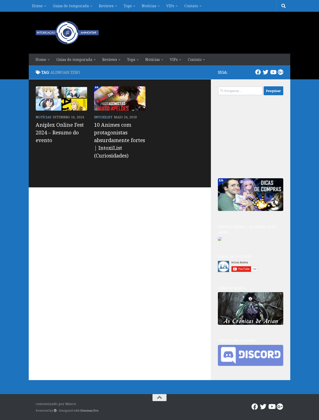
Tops (128, 5)
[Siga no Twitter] (265, 72)
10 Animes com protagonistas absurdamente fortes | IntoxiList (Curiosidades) (119, 140)
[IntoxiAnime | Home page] (67, 32)
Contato (191, 5)
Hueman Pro (89, 410)
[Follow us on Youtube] (273, 72)
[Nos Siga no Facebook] (258, 72)
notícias (43, 117)
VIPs (170, 5)
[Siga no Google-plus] (280, 72)
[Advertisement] (253, 136)
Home (37, 5)
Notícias (149, 5)
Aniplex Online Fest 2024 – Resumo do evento (60, 132)
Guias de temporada (71, 5)
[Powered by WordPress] (55, 410)
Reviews (106, 5)
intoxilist (103, 117)
